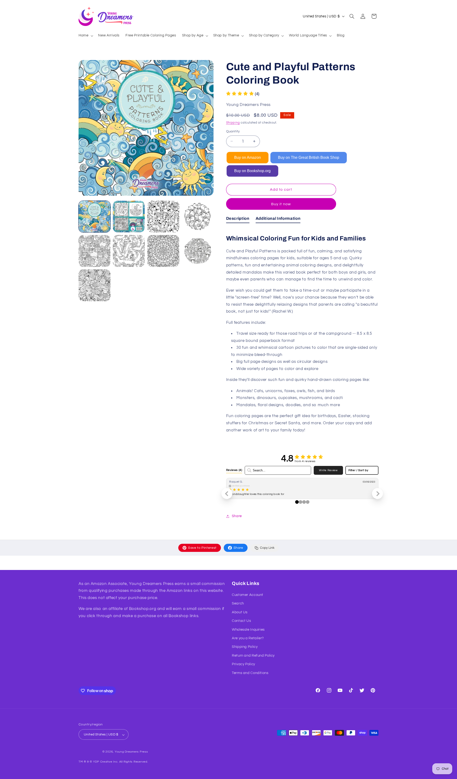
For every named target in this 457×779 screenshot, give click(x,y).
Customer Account (247, 595)
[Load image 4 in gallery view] (198, 217)
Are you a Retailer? (248, 638)
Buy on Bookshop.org (252, 171)
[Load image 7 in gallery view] (163, 251)
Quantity (233, 131)
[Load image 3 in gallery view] (163, 217)
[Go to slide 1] (300, 502)
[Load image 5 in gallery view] (94, 251)
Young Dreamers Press (131, 752)
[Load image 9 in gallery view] (94, 285)
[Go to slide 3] (307, 502)
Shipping (233, 122)
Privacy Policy (243, 664)
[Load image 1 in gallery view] (94, 217)
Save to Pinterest (202, 547)
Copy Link (267, 547)
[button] (85, 35)
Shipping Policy (245, 647)
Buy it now (281, 204)
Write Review (328, 470)
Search (238, 603)
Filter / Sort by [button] (358, 470)
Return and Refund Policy (253, 655)
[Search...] (249, 470)
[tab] (237, 219)
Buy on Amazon (247, 157)
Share (238, 547)
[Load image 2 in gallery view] (129, 217)
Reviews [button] (234, 470)
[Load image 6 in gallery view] (129, 251)
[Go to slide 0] (297, 502)
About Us (240, 612)
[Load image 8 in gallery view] (198, 251)
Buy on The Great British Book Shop (308, 157)
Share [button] (237, 516)
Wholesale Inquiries (248, 629)
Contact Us (241, 621)
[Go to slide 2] (304, 502)
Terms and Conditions (250, 673)
